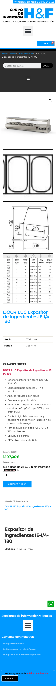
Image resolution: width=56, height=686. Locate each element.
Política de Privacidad (37, 673)
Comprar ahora (17, 484)
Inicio (4, 53)
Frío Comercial (25, 53)
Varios (26, 501)
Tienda (12, 53)
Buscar (47, 66)
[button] (28, 31)
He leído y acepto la (27, 673)
